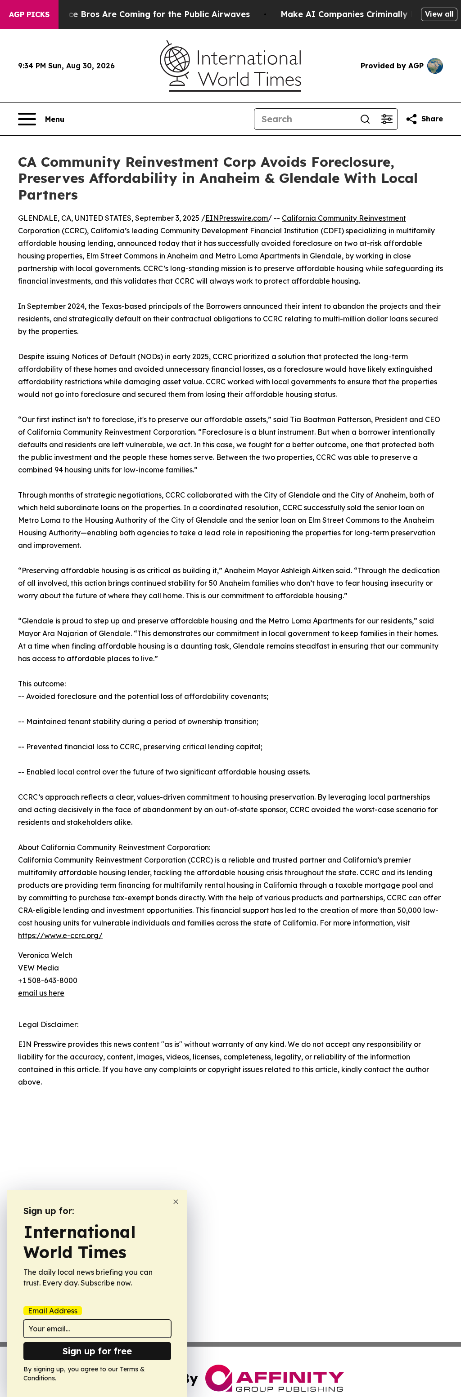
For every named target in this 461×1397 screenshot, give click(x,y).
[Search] (365, 119)
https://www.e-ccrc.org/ (60, 935)
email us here (41, 992)
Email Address (52, 1310)
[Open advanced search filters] (387, 119)
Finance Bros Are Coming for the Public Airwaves (148, 14)
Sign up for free (97, 1351)
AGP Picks (29, 14)
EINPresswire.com (236, 218)
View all (439, 13)
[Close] (176, 1201)
